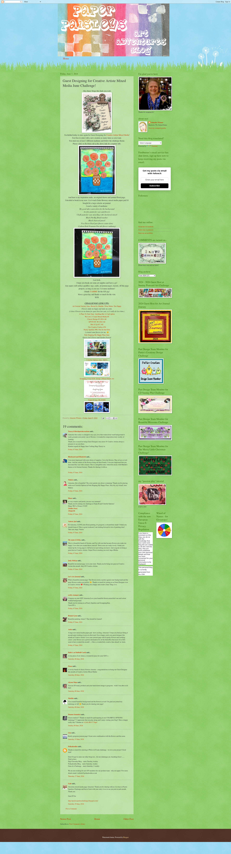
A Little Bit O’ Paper (90, 722)
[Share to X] (111, 418)
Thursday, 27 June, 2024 (76, 776)
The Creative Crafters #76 (97, 327)
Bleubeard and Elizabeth (77, 457)
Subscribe (154, 186)
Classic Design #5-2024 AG (96, 319)
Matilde (71, 698)
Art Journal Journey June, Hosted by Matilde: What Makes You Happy (96, 306)
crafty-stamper (73, 595)
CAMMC (93, 291)
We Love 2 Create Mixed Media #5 (97, 316)
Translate (154, 146)
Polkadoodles (73, 746)
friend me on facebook (145, 226)
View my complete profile (157, 128)
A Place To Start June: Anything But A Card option (97, 314)
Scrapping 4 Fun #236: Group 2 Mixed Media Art (97, 378)
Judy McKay (72, 560)
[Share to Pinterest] (116, 418)
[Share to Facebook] (114, 418)
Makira (71, 480)
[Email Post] (102, 418)
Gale (69, 783)
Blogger (125, 837)
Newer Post (65, 818)
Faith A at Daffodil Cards (77, 652)
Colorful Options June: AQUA (96, 360)
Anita (70, 629)
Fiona (70, 666)
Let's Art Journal (74, 576)
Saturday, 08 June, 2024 (76, 659)
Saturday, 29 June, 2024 (76, 804)
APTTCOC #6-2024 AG (96, 322)
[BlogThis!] (109, 418)
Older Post (129, 818)
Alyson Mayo (72, 682)
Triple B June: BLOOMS (97, 400)
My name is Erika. (74, 540)
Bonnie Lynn (72, 616)
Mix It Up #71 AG (96, 324)
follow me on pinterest (145, 230)
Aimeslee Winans (157, 122)
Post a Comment (71, 809)
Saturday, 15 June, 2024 (76, 739)
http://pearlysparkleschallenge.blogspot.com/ (83, 801)
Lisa (69, 733)
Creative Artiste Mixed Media (117, 135)
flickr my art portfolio (145, 233)
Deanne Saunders (74, 714)
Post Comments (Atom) (77, 824)
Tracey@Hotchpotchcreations (79, 431)
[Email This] (107, 418)
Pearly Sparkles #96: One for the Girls (97, 329)
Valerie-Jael (72, 521)
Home (66, 58)
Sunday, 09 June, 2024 (75, 725)
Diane (70, 498)
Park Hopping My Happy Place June (96, 335)
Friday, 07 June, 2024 (75, 449)
